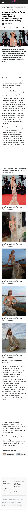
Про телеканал (5, 485)
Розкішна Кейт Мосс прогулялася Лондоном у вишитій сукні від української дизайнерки (13, 93)
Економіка (23, 5)
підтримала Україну (8, 368)
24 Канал (4, 5)
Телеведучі (4, 488)
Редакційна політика (6, 483)
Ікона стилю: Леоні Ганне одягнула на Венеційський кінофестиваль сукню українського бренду (20, 7)
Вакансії (4, 490)
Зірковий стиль (10, 7)
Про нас (3, 478)
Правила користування (19, 481)
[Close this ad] (27, 508)
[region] (14, 513)
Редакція (4, 481)
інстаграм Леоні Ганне (14, 46)
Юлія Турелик (8, 23)
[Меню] (3, 2)
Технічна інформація (19, 486)
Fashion (3, 7)
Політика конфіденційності (18, 484)
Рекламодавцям (18, 478)
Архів (15, 491)
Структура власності (6, 492)
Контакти (16, 489)
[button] (4, 27)
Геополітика (13, 5)
